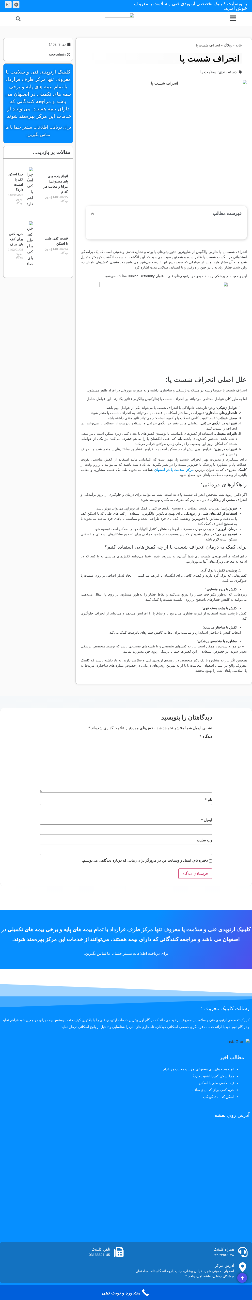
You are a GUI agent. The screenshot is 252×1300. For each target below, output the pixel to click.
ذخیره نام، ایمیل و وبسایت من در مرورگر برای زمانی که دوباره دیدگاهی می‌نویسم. (145, 860)
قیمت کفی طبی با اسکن (216, 1083)
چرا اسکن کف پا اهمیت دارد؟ (213, 1076)
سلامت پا (208, 72)
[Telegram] (16, 4)
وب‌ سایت (204, 840)
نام (208, 800)
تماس (101, 953)
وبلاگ (228, 45)
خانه (239, 45)
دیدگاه (206, 736)
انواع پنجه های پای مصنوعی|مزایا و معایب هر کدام (198, 1069)
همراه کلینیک (223, 1249)
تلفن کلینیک (101, 1249)
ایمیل (206, 820)
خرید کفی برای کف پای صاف (16, 239)
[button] (18, 18)
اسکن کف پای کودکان (219, 1097)
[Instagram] (8, 4)
